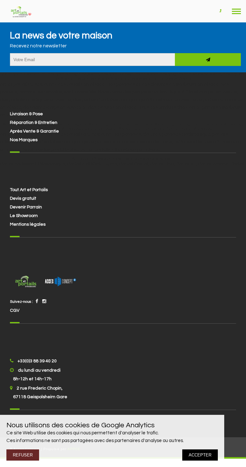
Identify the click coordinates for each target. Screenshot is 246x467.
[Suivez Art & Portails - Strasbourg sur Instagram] (44, 301)
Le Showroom (24, 216)
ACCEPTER (200, 455)
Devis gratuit (23, 198)
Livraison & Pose (26, 114)
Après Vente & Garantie (34, 131)
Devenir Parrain (26, 207)
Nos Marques (23, 140)
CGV (15, 310)
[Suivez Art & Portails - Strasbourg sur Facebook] (37, 301)
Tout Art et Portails (29, 190)
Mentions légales (27, 224)
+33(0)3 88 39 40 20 (37, 361)
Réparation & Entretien (33, 123)
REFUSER (23, 455)
